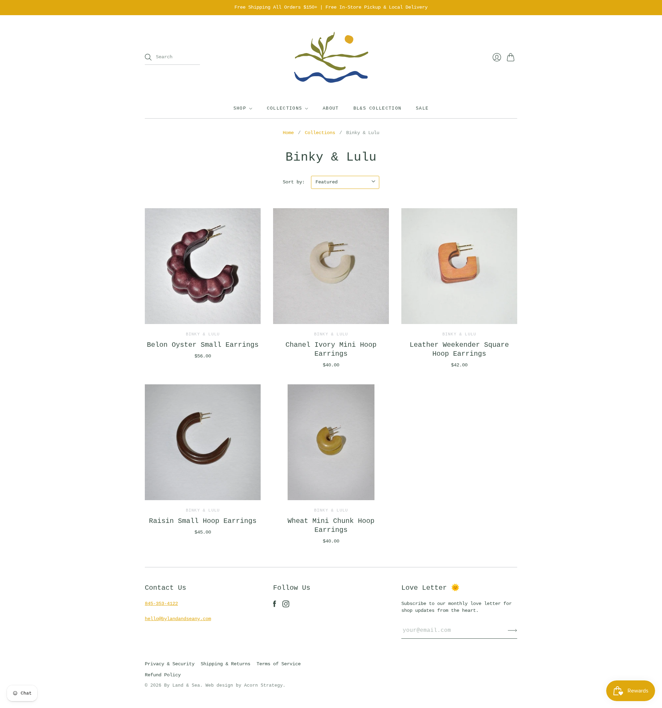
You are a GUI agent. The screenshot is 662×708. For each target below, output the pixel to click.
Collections (284, 108)
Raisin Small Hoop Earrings (203, 521)
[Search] (148, 57)
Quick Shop (203, 314)
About (331, 108)
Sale (422, 108)
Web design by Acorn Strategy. (245, 685)
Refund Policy (163, 675)
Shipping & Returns (225, 664)
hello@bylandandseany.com (178, 618)
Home (288, 132)
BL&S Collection (377, 108)
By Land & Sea (182, 685)
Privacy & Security (169, 664)
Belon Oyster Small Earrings (203, 345)
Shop (239, 108)
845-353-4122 (161, 603)
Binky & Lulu (203, 334)
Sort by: (294, 182)
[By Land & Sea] (331, 57)
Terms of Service (279, 664)
